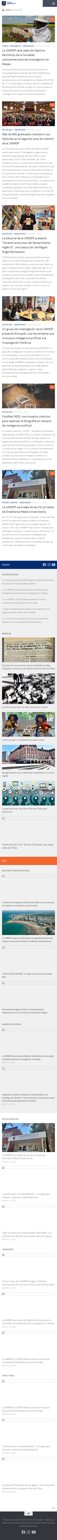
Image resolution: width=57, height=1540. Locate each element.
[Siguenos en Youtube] (53, 564)
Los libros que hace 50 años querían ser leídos (25, 707)
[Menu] (53, 3)
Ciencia (5, 46)
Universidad (28, 46)
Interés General (10, 502)
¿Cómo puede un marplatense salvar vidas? (23, 740)
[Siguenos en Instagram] (48, 564)
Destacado (7, 130)
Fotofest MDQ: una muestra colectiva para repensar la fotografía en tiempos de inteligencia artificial (26, 421)
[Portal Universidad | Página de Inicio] (11, 3)
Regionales (15, 46)
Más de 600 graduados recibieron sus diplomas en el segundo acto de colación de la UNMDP (28, 139)
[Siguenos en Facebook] (44, 564)
